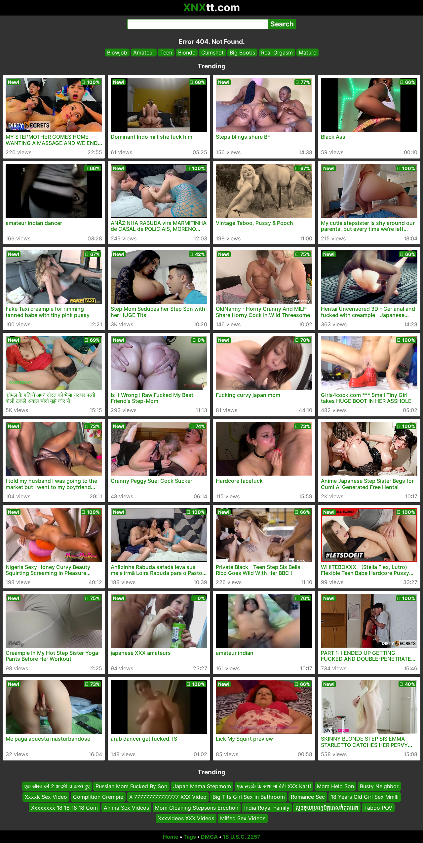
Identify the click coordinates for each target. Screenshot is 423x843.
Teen (166, 52)
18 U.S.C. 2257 (241, 837)
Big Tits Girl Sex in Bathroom (248, 796)
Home (170, 837)
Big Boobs (242, 52)
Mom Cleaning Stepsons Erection (196, 807)
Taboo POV (378, 807)
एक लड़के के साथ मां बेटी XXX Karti (274, 786)
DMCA (209, 837)
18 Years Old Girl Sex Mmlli (365, 796)
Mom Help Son (335, 786)
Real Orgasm (277, 52)
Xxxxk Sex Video (46, 796)
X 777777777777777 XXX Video (168, 796)
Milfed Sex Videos (242, 818)
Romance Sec (308, 796)
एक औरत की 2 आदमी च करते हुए (57, 786)
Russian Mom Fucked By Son (131, 786)
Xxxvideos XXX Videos (186, 818)
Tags (189, 837)
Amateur (143, 52)
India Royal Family (266, 807)
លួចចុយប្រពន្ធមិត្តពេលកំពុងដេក (326, 807)
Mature (307, 52)
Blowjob (117, 52)
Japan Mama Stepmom (202, 786)
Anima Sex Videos (126, 807)
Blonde (186, 52)
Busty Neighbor (379, 786)
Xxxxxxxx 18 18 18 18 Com (64, 807)
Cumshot (212, 52)
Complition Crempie (98, 796)
